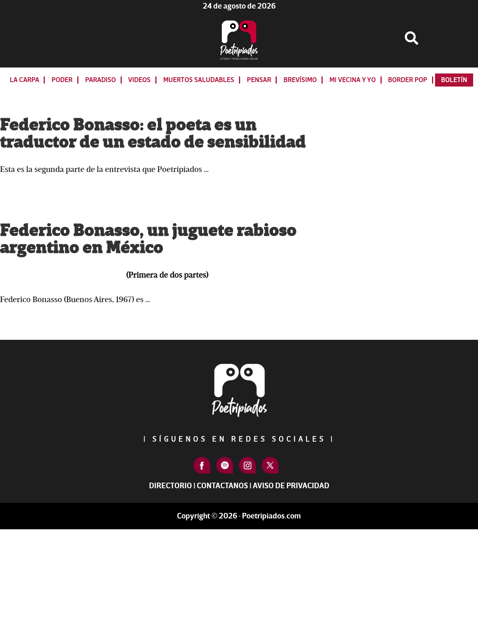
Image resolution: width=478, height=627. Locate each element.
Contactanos (222, 485)
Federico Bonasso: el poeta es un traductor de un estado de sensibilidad (153, 133)
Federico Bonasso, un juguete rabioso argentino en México (148, 239)
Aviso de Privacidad (291, 485)
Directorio (170, 485)
